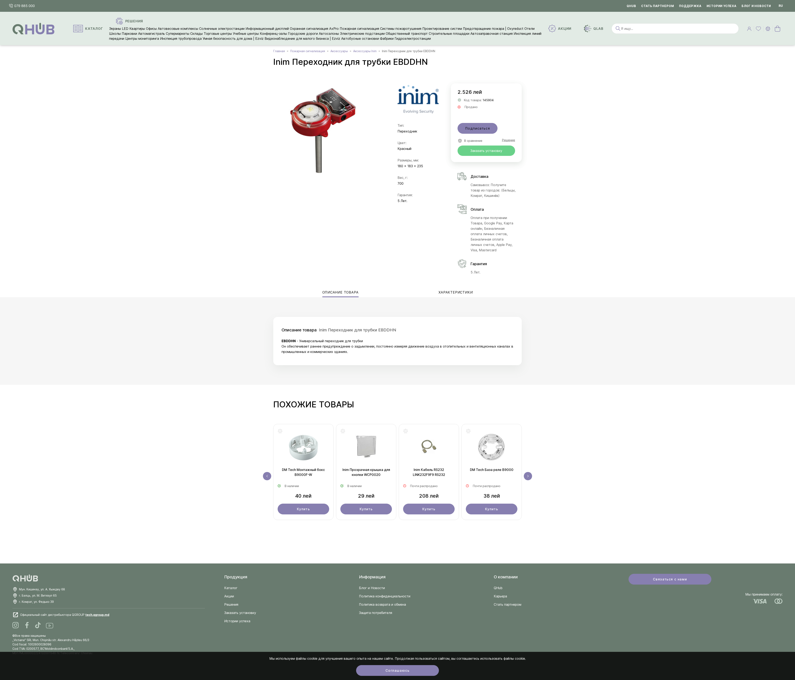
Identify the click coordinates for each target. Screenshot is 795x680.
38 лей (491, 496)
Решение (508, 140)
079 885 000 (24, 6)
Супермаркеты (177, 33)
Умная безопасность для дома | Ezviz (233, 38)
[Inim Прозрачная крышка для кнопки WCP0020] (366, 447)
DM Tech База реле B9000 (491, 470)
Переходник (407, 131)
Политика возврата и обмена (382, 604)
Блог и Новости (372, 588)
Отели (529, 28)
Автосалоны (329, 33)
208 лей (429, 496)
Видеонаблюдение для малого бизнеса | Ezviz (302, 38)
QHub (631, 6)
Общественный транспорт (407, 33)
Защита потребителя (375, 613)
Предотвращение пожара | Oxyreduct (493, 28)
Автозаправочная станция (491, 33)
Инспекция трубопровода (181, 38)
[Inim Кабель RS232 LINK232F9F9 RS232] (429, 447)
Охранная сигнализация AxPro (314, 28)
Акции (229, 596)
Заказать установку (486, 151)
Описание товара (340, 292)
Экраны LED (118, 28)
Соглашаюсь (397, 670)
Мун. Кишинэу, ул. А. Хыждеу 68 (42, 589)
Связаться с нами (670, 579)
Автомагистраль (151, 33)
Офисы (151, 28)
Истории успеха (721, 6)
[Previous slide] (267, 476)
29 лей (366, 496)
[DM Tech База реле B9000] (491, 447)
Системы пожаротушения (400, 28)
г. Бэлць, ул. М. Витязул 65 (38, 595)
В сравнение (473, 141)
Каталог (230, 588)
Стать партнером (657, 6)
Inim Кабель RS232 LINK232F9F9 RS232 (429, 472)
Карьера (500, 596)
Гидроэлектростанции (413, 38)
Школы (115, 33)
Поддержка (690, 6)
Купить (303, 509)
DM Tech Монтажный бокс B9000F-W (303, 472)
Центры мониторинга (142, 38)
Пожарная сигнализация (359, 28)
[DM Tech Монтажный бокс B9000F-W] (303, 447)
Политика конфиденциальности (384, 596)
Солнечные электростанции (222, 28)
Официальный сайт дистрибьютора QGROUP (64, 614)
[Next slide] (528, 476)
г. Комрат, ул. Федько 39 (36, 601)
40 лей (303, 496)
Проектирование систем (442, 28)
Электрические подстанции (362, 33)
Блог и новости (756, 6)
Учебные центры (246, 33)
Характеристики (455, 292)
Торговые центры (218, 33)
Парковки (129, 33)
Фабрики (387, 38)
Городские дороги (303, 33)
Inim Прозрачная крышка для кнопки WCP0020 (366, 472)
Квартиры (137, 28)
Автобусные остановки (360, 38)
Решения (231, 604)
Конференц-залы (273, 33)
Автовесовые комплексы (178, 28)
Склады (196, 33)
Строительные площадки (449, 33)
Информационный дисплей (267, 28)
